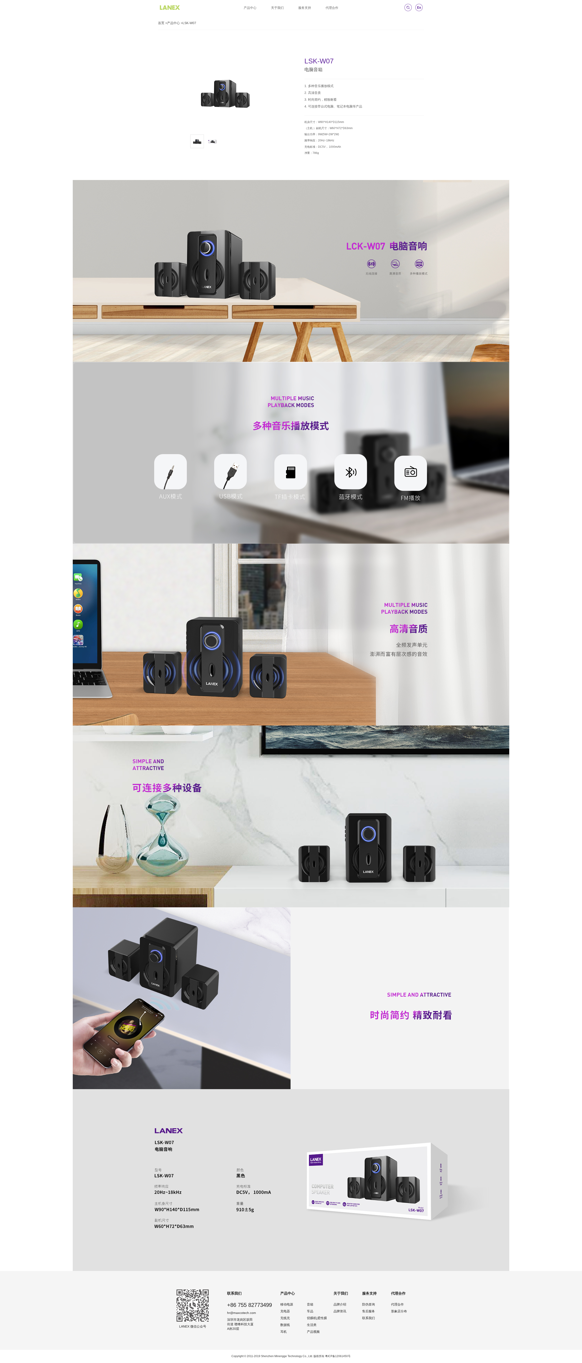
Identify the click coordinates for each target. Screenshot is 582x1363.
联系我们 (368, 1318)
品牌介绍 (340, 1304)
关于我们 (277, 8)
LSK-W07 (189, 23)
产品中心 (250, 8)
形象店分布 (399, 1311)
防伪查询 (368, 1304)
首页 (161, 23)
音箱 (310, 1304)
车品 (310, 1311)
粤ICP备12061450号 (338, 1356)
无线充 (285, 1318)
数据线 (285, 1325)
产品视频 (313, 1331)
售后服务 (368, 1311)
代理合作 (332, 8)
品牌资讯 (340, 1311)
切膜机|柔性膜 (317, 1318)
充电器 (285, 1311)
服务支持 (304, 8)
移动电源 (286, 1304)
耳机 (283, 1331)
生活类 (311, 1325)
